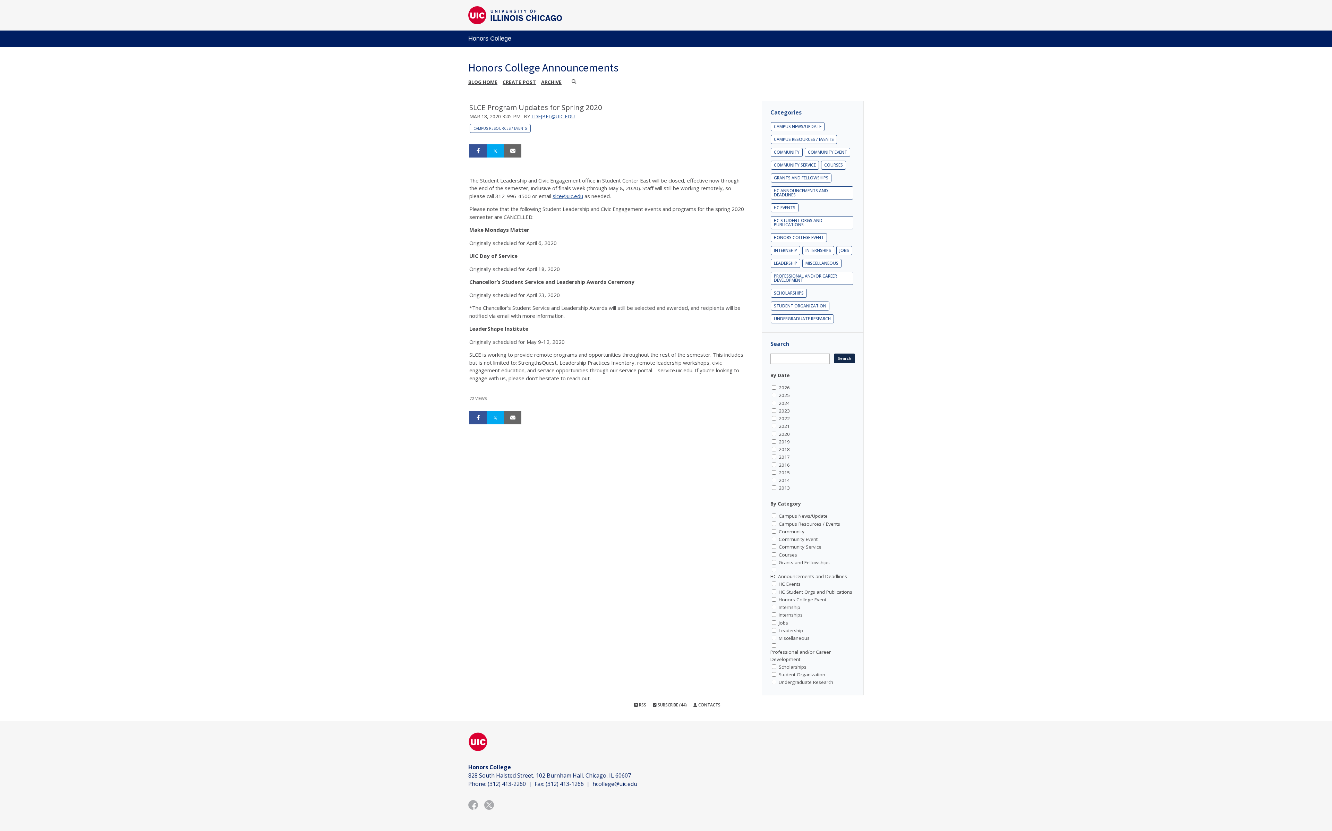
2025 (784, 395)
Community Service (795, 165)
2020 (784, 434)
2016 (784, 465)
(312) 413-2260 (507, 784)
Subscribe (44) (672, 705)
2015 (784, 472)
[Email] (512, 151)
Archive (551, 82)
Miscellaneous (821, 263)
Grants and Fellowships (801, 178)
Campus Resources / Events (500, 128)
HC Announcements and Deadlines (801, 193)
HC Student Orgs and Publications (798, 223)
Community (787, 152)
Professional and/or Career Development (805, 278)
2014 (784, 480)
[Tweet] (495, 151)
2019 (784, 442)
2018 (784, 449)
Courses (833, 165)
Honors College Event (799, 237)
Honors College (489, 38)
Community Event (827, 152)
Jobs (844, 250)
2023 (784, 411)
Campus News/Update (797, 126)
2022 (784, 418)
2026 (784, 387)
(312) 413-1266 (565, 784)
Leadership (785, 263)
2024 (784, 403)
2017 (784, 457)
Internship (785, 250)
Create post (519, 82)
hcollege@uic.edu (614, 784)
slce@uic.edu (568, 196)
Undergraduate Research (802, 319)
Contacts (708, 705)
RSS (642, 705)
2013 (784, 488)
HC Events (784, 208)
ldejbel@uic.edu (553, 116)
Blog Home (482, 82)
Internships (818, 250)
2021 (784, 426)
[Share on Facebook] (478, 151)
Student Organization (800, 306)
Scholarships (789, 293)
